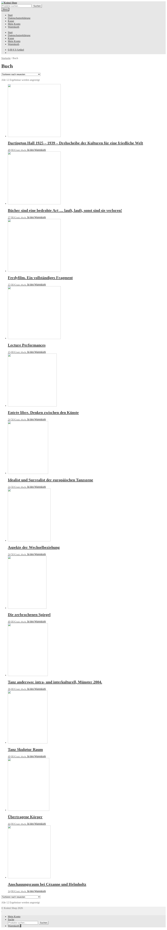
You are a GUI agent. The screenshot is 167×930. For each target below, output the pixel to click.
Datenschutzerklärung (19, 18)
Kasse (11, 21)
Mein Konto (14, 24)
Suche (11, 919)
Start (10, 15)
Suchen (37, 6)
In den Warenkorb (36, 150)
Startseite (6, 58)
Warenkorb (13, 26)
